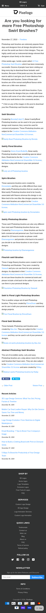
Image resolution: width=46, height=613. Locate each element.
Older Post (8, 385)
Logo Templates (23, 484)
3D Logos (23, 478)
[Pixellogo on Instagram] (28, 560)
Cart (42, 6)
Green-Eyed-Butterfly (19, 151)
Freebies (23, 39)
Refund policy (23, 548)
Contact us (23, 530)
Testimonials (23, 527)
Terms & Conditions (23, 589)
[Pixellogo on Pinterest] (23, 560)
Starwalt (5, 268)
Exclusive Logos (23, 487)
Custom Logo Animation (23, 515)
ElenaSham (31, 303)
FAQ (23, 493)
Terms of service (23, 545)
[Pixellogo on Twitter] (12, 560)
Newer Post (37, 385)
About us (23, 539)
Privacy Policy (23, 592)
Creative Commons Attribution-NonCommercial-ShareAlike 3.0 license (23, 204)
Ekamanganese (17, 230)
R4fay (39, 367)
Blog (23, 536)
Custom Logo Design (23, 504)
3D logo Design (23, 508)
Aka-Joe (13, 329)
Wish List (23, 533)
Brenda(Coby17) (17, 119)
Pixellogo (29, 599)
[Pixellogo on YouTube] (33, 560)
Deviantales (6, 186)
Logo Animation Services (23, 512)
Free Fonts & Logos (23, 490)
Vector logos (23, 481)
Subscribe (37, 577)
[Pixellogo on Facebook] (18, 560)
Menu (6, 6)
